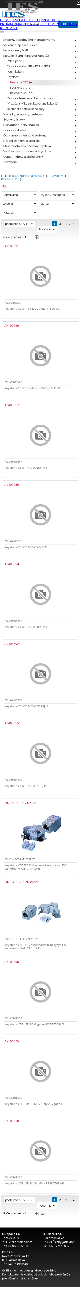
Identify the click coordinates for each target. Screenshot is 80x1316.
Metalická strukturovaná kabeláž (26, 55)
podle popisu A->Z (17, 223)
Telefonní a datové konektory (25, 109)
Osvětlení (10, 162)
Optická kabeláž (14, 130)
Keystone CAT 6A (21, 93)
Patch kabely (15, 71)
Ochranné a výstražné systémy (24, 135)
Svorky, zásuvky (14, 119)
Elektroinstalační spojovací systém (27, 146)
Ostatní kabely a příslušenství (23, 156)
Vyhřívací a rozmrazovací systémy (27, 151)
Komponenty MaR (15, 50)
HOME (5, 20)
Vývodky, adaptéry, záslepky (23, 114)
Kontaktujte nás (13, 1274)
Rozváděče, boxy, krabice (21, 124)
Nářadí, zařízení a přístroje (21, 140)
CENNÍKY (30, 24)
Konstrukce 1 (11, 194)
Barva (45, 203)
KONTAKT (9, 28)
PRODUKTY (50, 20)
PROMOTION (11, 24)
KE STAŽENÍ (50, 24)
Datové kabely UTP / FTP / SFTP (28, 66)
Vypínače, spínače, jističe (20, 45)
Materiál (8, 212)
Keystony (13, 77)
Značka (8, 203)
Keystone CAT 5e (21, 82)
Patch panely (15, 61)
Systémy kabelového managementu (29, 39)
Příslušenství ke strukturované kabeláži (32, 103)
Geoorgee (42, 1270)
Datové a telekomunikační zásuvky (30, 98)
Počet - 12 (45, 229)
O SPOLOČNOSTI (26, 20)
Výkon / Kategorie (53, 194)
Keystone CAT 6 (20, 87)
